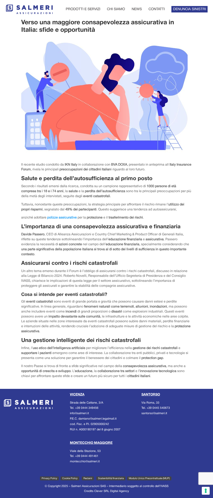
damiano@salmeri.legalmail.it (97, 418)
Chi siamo (116, 9)
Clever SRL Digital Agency (111, 491)
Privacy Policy (49, 478)
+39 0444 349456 (86, 408)
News (137, 9)
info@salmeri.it (79, 413)
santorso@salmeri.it (154, 413)
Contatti (157, 9)
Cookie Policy (70, 478)
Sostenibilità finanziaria (111, 478)
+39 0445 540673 (158, 408)
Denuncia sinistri (189, 9)
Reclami (87, 478)
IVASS (164, 486)
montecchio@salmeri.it (85, 461)
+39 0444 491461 (86, 456)
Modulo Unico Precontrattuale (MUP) (149, 478)
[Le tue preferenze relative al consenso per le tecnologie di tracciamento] (206, 491)
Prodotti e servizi (83, 9)
